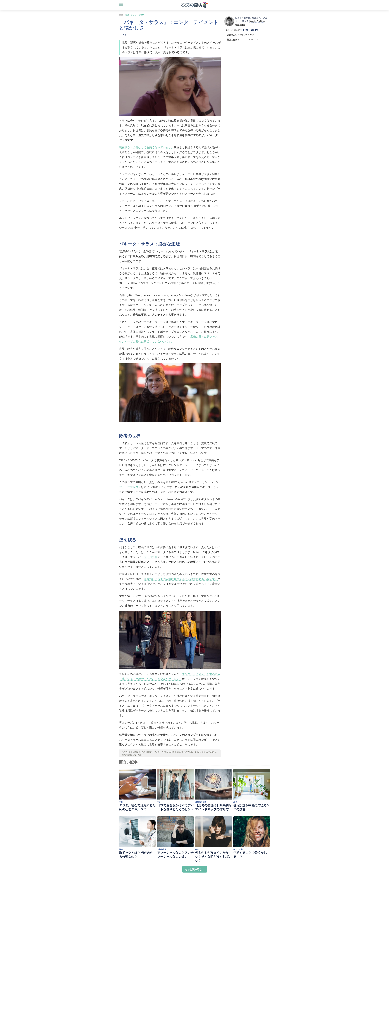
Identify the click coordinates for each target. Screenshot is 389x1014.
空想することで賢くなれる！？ (250, 854)
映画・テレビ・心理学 (135, 15)
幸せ (235, 802)
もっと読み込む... (194, 869)
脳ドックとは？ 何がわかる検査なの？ (136, 854)
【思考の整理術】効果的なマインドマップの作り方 (213, 807)
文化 (121, 15)
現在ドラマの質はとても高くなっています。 (146, 147)
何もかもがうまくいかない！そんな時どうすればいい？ (213, 856)
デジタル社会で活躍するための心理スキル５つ (137, 807)
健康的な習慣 (200, 802)
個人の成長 (238, 849)
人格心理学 (161, 849)
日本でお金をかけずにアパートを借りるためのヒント (175, 807)
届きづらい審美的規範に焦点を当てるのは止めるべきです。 (181, 578)
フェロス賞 (150, 557)
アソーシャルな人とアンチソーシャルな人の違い (175, 854)
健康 (121, 849)
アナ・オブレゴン (130, 487)
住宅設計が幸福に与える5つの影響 (251, 807)
